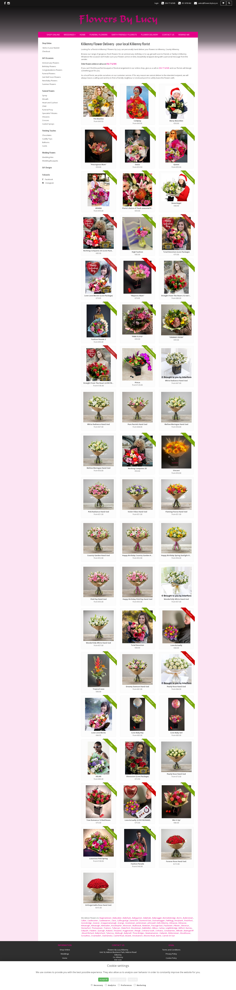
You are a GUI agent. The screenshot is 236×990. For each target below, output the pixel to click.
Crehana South (148, 930)
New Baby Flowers (49, 80)
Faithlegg (169, 920)
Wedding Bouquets (50, 161)
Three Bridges (138, 933)
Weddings (69, 34)
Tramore (107, 928)
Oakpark (84, 930)
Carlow (162, 928)
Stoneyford (86, 928)
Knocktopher (116, 925)
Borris (179, 918)
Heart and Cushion (50, 102)
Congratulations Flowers (52, 70)
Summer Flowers (49, 84)
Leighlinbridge (171, 928)
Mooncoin (127, 925)
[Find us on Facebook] (5, 3)
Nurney (189, 928)
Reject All (132, 979)
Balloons (45, 142)
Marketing (141, 985)
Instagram (49, 183)
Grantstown (130, 923)
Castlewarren (104, 920)
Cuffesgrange (123, 920)
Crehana (159, 930)
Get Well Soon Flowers (51, 77)
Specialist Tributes (49, 113)
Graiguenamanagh (108, 923)
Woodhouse (185, 933)
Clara (114, 920)
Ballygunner (137, 918)
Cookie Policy (171, 958)
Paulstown (168, 925)
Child (44, 106)
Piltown (177, 925)
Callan (83, 920)
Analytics (111, 985)
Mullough (119, 933)
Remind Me (183, 34)
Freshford (188, 920)
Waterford (125, 928)
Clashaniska (107, 935)
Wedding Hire (47, 157)
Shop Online (53, 34)
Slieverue (185, 925)
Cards (44, 146)
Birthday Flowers (49, 66)
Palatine (93, 930)
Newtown (146, 925)
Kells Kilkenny (162, 923)
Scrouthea (85, 935)
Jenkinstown (141, 923)
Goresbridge (86, 923)
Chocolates (46, 135)
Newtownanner (151, 933)
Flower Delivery (149, 34)
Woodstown (136, 928)
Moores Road (149, 935)
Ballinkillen (146, 928)
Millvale (179, 930)
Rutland (109, 930)
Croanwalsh (96, 935)
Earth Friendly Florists (124, 34)
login (157, 3)
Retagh (138, 930)
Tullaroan (116, 928)
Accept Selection (118, 979)
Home (82, 34)
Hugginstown (128, 930)
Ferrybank (179, 920)
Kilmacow (173, 923)
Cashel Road (119, 935)
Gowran (96, 923)
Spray (44, 95)
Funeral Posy (47, 109)
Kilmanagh (85, 925)
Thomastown (97, 928)
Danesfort (134, 920)
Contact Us (168, 34)
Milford (182, 928)
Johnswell (152, 923)
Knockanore (137, 935)
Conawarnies (169, 930)
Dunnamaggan (158, 920)
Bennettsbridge (169, 918)
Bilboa (155, 928)
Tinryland (117, 930)
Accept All (103, 979)
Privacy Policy (171, 954)
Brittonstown (173, 933)
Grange (121, 923)
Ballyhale (147, 918)
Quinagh (101, 930)
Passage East (157, 925)
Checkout (46, 51)
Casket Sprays (48, 124)
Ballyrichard (100, 933)
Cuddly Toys (47, 139)
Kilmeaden (105, 925)
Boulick (128, 935)
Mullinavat (136, 925)
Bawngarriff (189, 930)
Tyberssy (110, 933)
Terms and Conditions (171, 949)
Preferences (126, 985)
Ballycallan (117, 918)
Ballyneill (127, 933)
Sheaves (46, 117)
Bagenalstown (105, 918)
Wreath (45, 99)
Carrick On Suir (169, 935)
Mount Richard (88, 933)
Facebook (49, 179)
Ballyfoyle (127, 918)
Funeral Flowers (98, 34)
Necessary (98, 985)
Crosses (45, 120)
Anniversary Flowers (50, 63)
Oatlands (163, 933)
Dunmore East (145, 920)
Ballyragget (157, 918)
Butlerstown (188, 918)
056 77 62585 (111, 64)
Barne (158, 935)
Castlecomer (93, 920)
